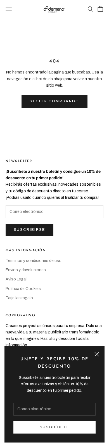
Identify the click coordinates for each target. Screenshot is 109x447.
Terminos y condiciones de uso (33, 261)
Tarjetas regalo (19, 298)
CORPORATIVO (20, 315)
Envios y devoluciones (26, 270)
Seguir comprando (54, 101)
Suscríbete (54, 427)
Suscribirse (29, 230)
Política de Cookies (23, 289)
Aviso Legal (16, 279)
